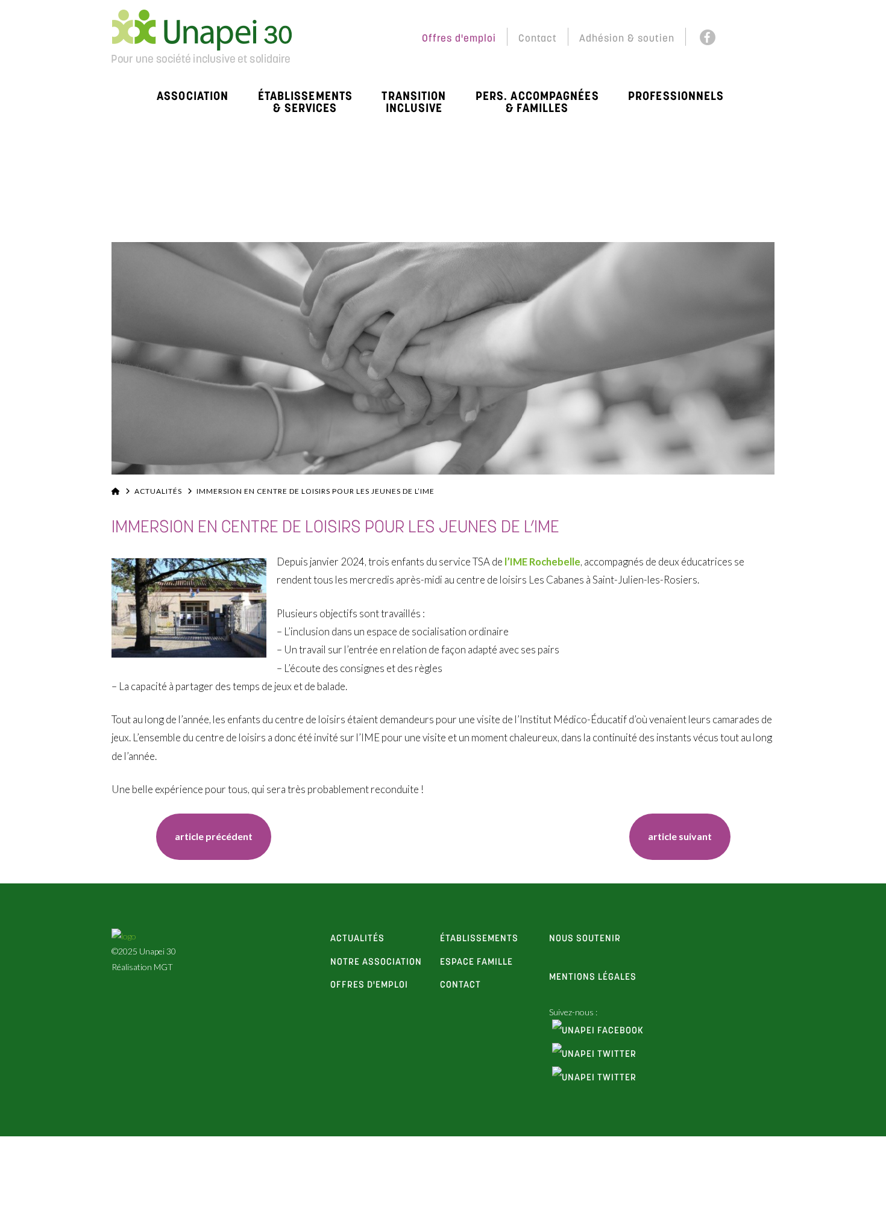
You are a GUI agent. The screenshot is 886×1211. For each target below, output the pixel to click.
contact (460, 985)
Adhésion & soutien (626, 39)
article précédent (214, 836)
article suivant (680, 836)
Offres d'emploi (459, 39)
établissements (479, 939)
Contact (537, 39)
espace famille (476, 962)
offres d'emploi (369, 985)
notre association (376, 962)
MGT (163, 967)
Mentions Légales (592, 977)
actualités (357, 939)
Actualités (158, 491)
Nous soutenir (585, 939)
